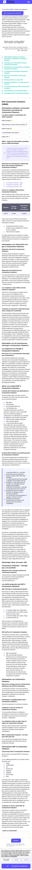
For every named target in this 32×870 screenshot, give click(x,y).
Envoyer (16, 840)
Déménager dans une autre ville (13, 79)
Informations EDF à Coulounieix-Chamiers (16, 93)
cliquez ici (11, 846)
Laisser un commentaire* (9, 830)
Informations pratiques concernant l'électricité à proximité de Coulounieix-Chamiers (15, 58)
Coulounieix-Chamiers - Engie (14, 182)
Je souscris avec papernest (14, 13)
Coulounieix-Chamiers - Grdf (14, 186)
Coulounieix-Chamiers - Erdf (14, 184)
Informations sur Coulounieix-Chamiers (15, 90)
